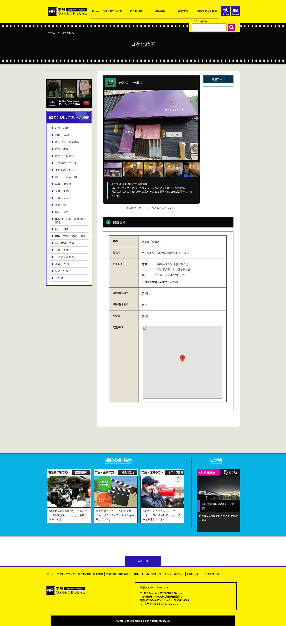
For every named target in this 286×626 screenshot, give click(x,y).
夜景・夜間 (62, 264)
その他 (59, 278)
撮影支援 (183, 11)
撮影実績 (160, 11)
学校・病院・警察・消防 (70, 236)
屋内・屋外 (62, 212)
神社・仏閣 (62, 135)
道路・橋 (60, 205)
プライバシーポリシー (171, 574)
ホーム (51, 32)
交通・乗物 (62, 191)
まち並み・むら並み (67, 170)
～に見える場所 (64, 257)
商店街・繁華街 (64, 156)
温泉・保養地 (63, 184)
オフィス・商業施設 (67, 142)
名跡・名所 (62, 128)
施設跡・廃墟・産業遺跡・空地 (71, 221)
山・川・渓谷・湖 (66, 177)
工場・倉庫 (62, 250)
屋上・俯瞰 (62, 229)
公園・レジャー (64, 198)
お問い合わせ (194, 574)
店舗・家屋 (62, 149)
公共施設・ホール (66, 163)
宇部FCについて (113, 11)
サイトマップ (212, 574)
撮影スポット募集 (207, 11)
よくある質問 (148, 574)
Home (95, 11)
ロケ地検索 (136, 11)
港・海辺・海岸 (64, 243)
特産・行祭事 (63, 271)
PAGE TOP (143, 561)
